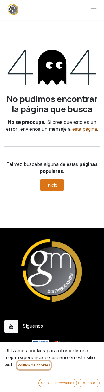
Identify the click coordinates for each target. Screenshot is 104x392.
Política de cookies (34, 365)
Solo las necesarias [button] (57, 383)
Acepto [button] (89, 383)
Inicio (52, 185)
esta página (84, 129)
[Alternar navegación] (94, 10)
